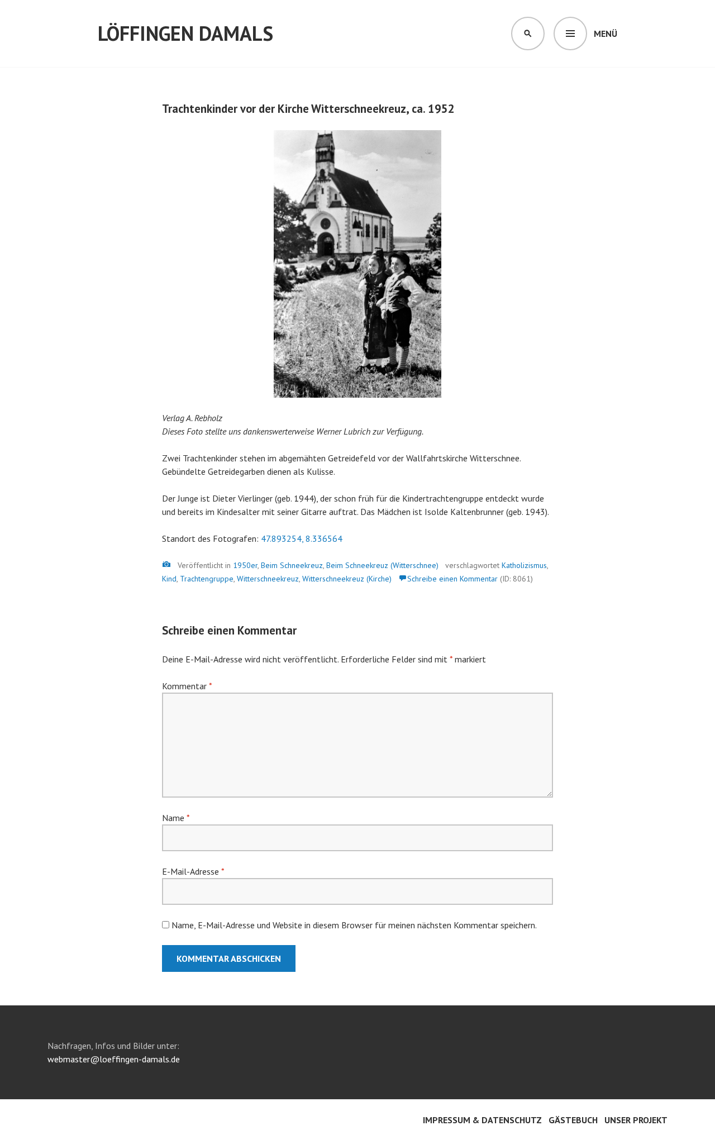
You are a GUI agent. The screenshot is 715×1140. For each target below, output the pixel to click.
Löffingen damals (185, 33)
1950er (245, 565)
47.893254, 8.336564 (301, 538)
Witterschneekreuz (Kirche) (347, 579)
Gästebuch (573, 1119)
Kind (169, 579)
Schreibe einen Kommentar (452, 579)
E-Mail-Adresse (193, 871)
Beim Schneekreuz (292, 565)
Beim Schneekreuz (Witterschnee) (382, 565)
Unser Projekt (636, 1119)
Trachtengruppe (206, 579)
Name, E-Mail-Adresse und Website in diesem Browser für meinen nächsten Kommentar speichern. (354, 925)
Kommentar (187, 685)
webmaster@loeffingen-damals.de (113, 1059)
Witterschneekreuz (268, 579)
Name (175, 817)
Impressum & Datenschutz (482, 1119)
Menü (605, 33)
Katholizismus (524, 565)
